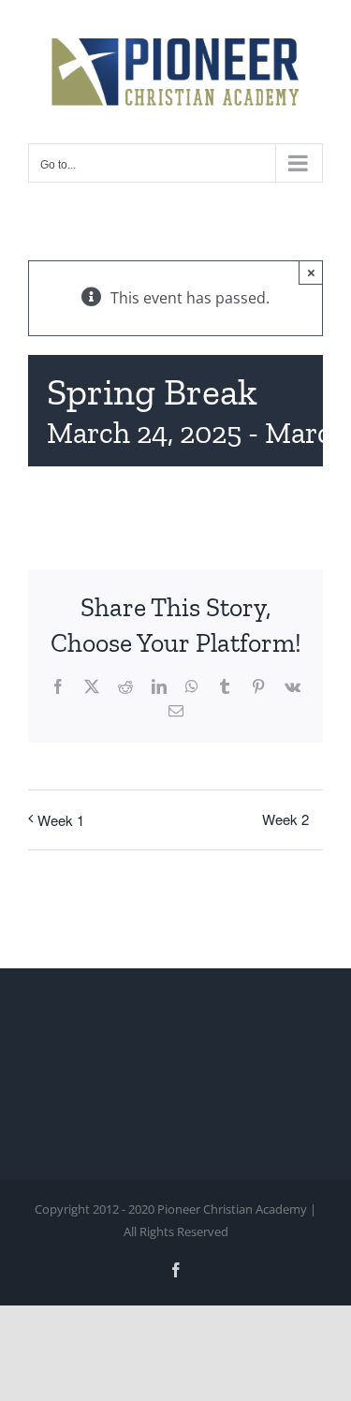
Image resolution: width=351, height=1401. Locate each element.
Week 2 (285, 819)
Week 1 (60, 820)
